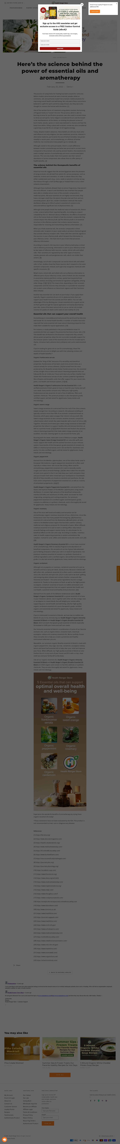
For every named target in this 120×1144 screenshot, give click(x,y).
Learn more (94, 11)
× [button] (116, 4)
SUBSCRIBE (60, 48)
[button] (4, 1139)
